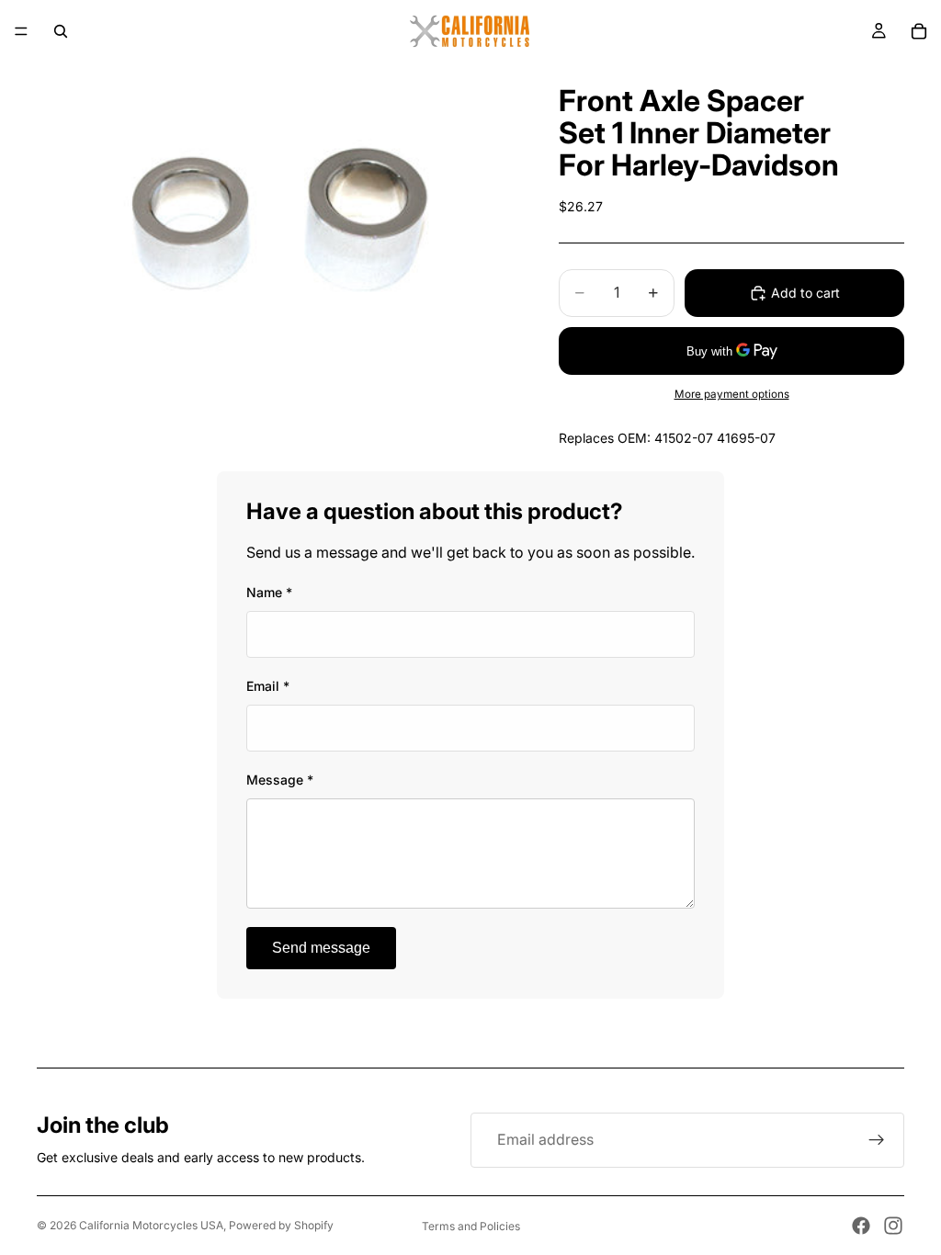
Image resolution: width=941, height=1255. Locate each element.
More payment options (732, 394)
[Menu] (21, 31)
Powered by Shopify (281, 1225)
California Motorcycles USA (151, 1225)
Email (267, 686)
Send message (321, 947)
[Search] (60, 31)
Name (269, 592)
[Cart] (919, 31)
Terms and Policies (471, 1226)
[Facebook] (861, 1226)
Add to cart (805, 292)
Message (279, 779)
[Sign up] (876, 1140)
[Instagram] (893, 1226)
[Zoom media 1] (276, 221)
